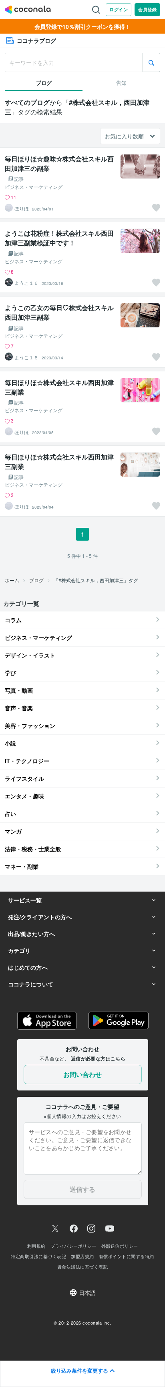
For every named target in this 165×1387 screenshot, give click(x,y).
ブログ (36, 580)
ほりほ (21, 208)
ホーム (12, 580)
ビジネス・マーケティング (33, 186)
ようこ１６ (26, 283)
